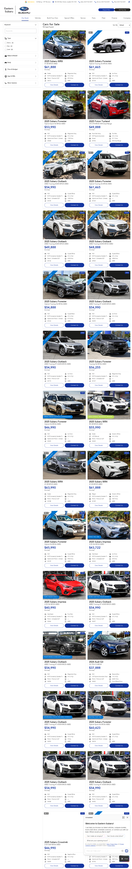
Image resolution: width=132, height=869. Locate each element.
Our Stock (25, 18)
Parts (93, 18)
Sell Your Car (122, 10)
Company (127, 18)
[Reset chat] (122, 851)
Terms (108, 844)
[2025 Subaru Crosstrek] (64, 825)
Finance (114, 18)
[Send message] (126, 851)
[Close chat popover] (127, 817)
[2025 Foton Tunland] (109, 104)
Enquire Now (106, 10)
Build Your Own (52, 18)
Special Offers (69, 18)
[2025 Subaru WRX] (64, 44)
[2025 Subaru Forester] (109, 44)
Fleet (103, 18)
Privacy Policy (113, 844)
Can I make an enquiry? (95, 836)
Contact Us (74, 85)
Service (83, 18)
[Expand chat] (123, 817)
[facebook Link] (129, 2)
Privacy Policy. (111, 845)
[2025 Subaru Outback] (64, 165)
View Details (54, 85)
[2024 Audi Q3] (109, 645)
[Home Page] (17, 10)
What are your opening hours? (97, 840)
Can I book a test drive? (115, 836)
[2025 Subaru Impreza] (109, 525)
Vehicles (38, 18)
